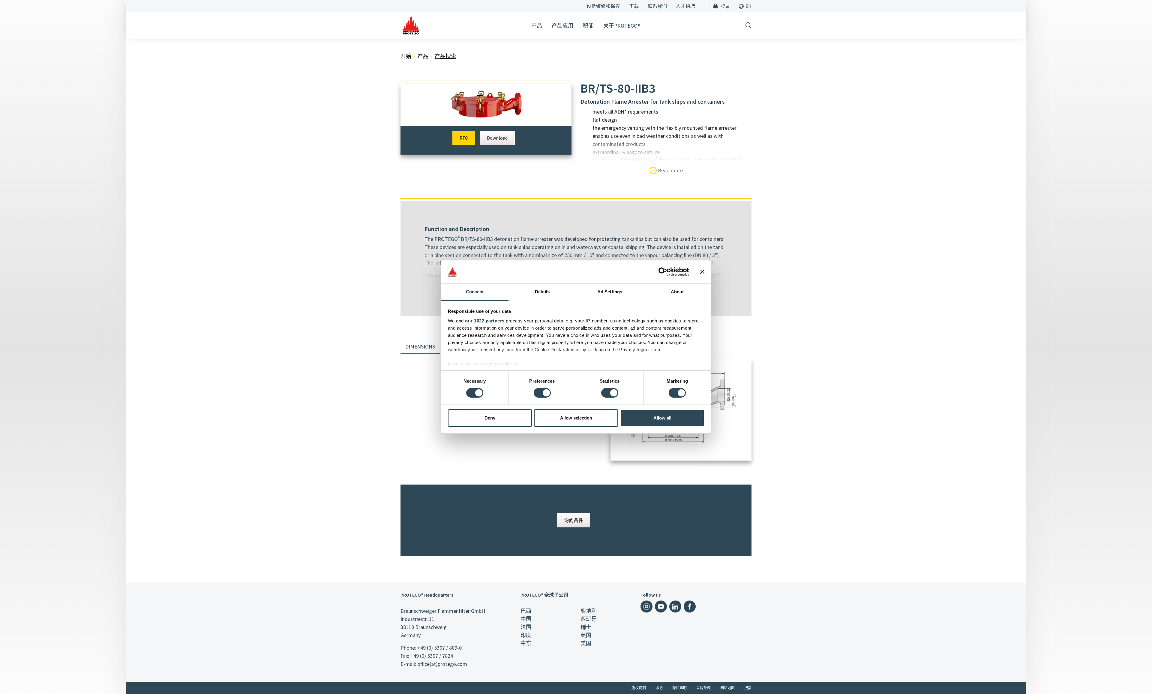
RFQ (464, 138)
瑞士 (585, 627)
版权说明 (639, 688)
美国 (585, 643)
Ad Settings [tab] (609, 291)
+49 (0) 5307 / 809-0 (439, 647)
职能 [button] (588, 25)
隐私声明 (679, 688)
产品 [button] (536, 25)
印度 (525, 635)
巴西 (525, 610)
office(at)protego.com (442, 663)
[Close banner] (702, 272)
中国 (525, 618)
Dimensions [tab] (420, 346)
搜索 (748, 688)
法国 (525, 627)
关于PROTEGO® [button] (621, 25)
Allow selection (576, 417)
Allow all (662, 417)
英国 (585, 635)
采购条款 (703, 688)
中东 (525, 643)
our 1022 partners (485, 320)
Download (497, 138)
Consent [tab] (475, 291)
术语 (659, 688)
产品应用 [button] (562, 25)
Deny (489, 417)
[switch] (542, 393)
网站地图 (727, 688)
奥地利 (588, 610)
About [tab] (677, 291)
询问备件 (573, 520)
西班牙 (588, 618)
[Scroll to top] (1135, 677)
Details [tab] (542, 291)
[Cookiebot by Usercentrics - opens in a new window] (663, 271)
